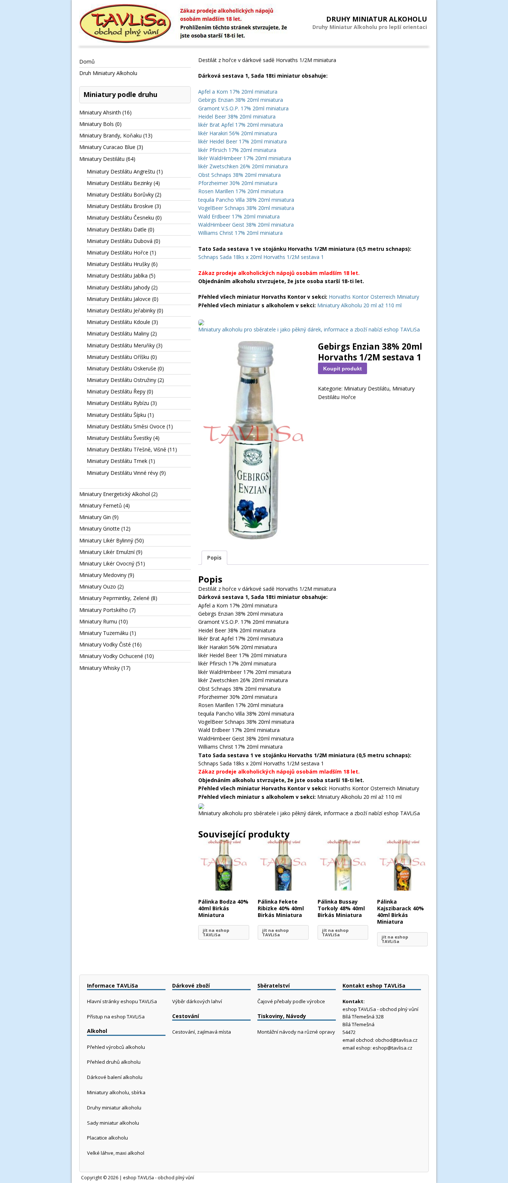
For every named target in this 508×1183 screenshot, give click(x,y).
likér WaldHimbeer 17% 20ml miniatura (244, 158)
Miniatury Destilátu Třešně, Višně (126, 449)
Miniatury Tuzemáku (103, 632)
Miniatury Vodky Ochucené (111, 655)
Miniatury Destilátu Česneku (120, 217)
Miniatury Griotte (99, 528)
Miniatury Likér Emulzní (107, 551)
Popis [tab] (214, 557)
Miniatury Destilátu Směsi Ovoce (126, 426)
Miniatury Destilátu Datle (117, 229)
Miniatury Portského (103, 609)
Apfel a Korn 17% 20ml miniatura (237, 91)
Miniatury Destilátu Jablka (117, 275)
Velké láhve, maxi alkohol (115, 1153)
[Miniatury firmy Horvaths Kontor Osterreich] (201, 320)
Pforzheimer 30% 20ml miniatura (237, 183)
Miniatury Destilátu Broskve (120, 206)
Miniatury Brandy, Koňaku (110, 135)
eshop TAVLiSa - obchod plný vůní (158, 1177)
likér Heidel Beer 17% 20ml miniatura (242, 141)
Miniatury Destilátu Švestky (119, 437)
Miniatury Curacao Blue (107, 146)
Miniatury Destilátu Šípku (116, 414)
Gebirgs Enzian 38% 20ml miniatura (240, 99)
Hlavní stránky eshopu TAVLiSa (122, 1001)
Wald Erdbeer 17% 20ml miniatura (239, 216)
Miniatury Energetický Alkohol (114, 493)
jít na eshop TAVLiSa (216, 932)
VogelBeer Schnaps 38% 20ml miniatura (246, 207)
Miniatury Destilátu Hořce (117, 252)
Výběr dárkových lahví (197, 1001)
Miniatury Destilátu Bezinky (119, 183)
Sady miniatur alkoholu (113, 1122)
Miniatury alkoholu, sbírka (116, 1092)
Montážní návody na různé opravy (296, 1031)
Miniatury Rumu (98, 621)
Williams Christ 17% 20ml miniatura (240, 232)
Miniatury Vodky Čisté (105, 644)
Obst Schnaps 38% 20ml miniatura (239, 174)
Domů (87, 61)
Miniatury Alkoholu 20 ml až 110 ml (359, 305)
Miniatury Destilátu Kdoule (118, 321)
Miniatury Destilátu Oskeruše (121, 368)
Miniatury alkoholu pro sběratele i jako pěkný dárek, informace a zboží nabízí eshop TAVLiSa (309, 329)
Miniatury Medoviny (102, 574)
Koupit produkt (342, 369)
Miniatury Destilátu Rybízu (118, 402)
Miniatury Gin (95, 517)
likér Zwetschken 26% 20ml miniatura (243, 166)
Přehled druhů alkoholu (114, 1062)
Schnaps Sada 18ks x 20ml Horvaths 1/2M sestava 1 (261, 256)
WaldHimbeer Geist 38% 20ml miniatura (246, 224)
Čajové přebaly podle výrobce (291, 1001)
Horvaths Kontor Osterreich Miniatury (374, 296)
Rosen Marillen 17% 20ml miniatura (240, 191)
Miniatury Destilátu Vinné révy (122, 472)
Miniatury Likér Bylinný (106, 540)
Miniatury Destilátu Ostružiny (121, 379)
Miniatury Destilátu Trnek (117, 460)
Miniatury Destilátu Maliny (118, 333)
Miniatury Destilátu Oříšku (118, 356)
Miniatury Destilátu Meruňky (121, 345)
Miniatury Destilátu (366, 388)
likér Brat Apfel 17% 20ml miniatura (240, 124)
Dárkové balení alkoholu (114, 1077)
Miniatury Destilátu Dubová (119, 240)
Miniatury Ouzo (97, 586)
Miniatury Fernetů (100, 505)
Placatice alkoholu (107, 1137)
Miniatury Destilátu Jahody (118, 287)
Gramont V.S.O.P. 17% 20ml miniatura (243, 108)
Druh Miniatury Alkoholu (108, 73)
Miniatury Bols (96, 123)
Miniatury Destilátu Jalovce (119, 298)
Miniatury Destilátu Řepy (116, 391)
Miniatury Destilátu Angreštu (121, 171)
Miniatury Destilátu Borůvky (120, 194)
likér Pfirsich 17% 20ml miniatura (237, 149)
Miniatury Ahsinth (100, 112)
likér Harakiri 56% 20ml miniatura (237, 133)
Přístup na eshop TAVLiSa (116, 1016)
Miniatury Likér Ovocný (106, 563)
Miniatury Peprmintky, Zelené (114, 598)
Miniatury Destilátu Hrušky (118, 264)
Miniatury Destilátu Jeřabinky (121, 310)
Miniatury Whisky (99, 667)
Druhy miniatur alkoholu (114, 1107)
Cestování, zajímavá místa (201, 1031)
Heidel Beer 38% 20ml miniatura (237, 116)
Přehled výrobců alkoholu (116, 1047)
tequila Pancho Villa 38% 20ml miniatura (246, 199)
